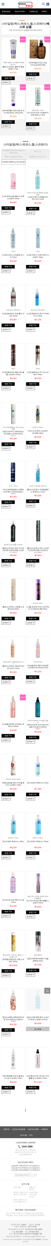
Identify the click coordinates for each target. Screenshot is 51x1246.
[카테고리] (48, 4)
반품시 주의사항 (32, 1188)
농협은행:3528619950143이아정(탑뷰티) (25, 1166)
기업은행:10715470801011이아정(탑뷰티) (25, 1168)
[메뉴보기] (3, 4)
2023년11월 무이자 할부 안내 (33, 1194)
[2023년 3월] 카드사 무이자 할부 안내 (20, 1201)
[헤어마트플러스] (25, 5)
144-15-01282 (32, 1227)
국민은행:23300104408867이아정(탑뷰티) (25, 1170)
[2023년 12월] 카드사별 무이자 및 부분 (20, 1193)
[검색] (44, 4)
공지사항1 (17, 1187)
